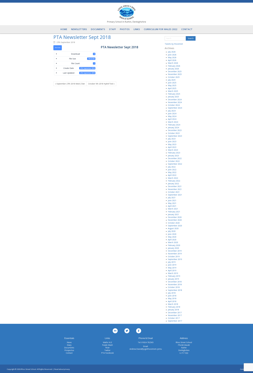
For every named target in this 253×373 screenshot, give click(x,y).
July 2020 (172, 231)
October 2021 (174, 192)
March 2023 (173, 150)
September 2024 (175, 108)
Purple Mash (107, 345)
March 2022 (173, 178)
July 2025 (172, 80)
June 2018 (172, 295)
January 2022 (173, 183)
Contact (69, 353)
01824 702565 (147, 342)
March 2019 (173, 273)
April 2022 (172, 175)
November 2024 (175, 102)
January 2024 (173, 127)
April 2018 (172, 301)
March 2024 (173, 122)
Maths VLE (107, 342)
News (69, 342)
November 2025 (175, 74)
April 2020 (172, 239)
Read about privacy (62, 369)
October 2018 (174, 287)
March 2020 (173, 242)
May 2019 (172, 267)
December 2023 (175, 130)
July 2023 (172, 138)
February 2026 (174, 66)
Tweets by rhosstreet (174, 44)
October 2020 (174, 223)
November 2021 (175, 189)
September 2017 (175, 321)
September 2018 (175, 290)
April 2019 (172, 270)
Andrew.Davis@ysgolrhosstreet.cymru (146, 349)
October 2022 (174, 161)
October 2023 (174, 133)
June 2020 (172, 234)
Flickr (107, 347)
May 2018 (172, 298)
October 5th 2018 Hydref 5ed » (101, 83)
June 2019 (172, 265)
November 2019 (175, 253)
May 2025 (172, 85)
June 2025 (172, 82)
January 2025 (173, 96)
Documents (69, 347)
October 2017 (174, 318)
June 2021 (172, 200)
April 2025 (172, 88)
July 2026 (172, 52)
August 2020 (173, 228)
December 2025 (175, 71)
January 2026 (173, 68)
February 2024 (174, 124)
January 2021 (173, 214)
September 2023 (175, 136)
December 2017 (175, 312)
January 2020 (173, 248)
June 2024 (172, 113)
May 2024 (172, 116)
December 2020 (175, 217)
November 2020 (175, 220)
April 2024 (172, 119)
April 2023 (172, 147)
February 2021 (174, 211)
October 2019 (174, 256)
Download (57, 47)
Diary (69, 345)
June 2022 (172, 169)
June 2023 (172, 141)
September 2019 (175, 259)
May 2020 (172, 237)
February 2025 (174, 94)
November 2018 (175, 284)
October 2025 (174, 77)
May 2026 (172, 57)
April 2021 (172, 206)
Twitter (107, 350)
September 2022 (175, 164)
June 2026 (172, 54)
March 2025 (173, 91)
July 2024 (172, 110)
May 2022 (172, 172)
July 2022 (172, 167)
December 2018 (175, 281)
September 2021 (175, 194)
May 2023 (172, 144)
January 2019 (173, 279)
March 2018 (173, 304)
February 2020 (174, 245)
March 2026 (173, 63)
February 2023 (174, 152)
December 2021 (175, 186)
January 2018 (173, 309)
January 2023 (173, 155)
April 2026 (172, 60)
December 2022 (175, 158)
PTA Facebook (107, 353)
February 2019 (174, 276)
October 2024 (174, 105)
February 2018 (174, 307)
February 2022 (174, 181)
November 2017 (175, 315)
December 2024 (175, 99)
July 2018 (172, 293)
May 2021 (172, 203)
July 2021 (172, 197)
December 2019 (175, 251)
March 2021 (173, 208)
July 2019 (172, 262)
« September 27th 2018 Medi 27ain (70, 83)
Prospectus (69, 350)
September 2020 (175, 225)
